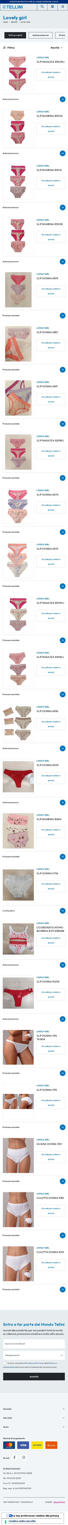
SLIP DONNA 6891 (47, 386)
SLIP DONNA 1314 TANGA (47, 1037)
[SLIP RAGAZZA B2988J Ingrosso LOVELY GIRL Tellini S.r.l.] (18, 452)
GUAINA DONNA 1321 (49, 1143)
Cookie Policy (27, 1502)
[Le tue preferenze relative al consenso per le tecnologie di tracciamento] (6, 1522)
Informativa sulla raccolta (20, 1521)
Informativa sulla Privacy (33, 1363)
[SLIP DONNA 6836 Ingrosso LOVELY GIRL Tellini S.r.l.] (18, 723)
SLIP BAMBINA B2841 (49, 819)
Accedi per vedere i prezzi (51, 74)
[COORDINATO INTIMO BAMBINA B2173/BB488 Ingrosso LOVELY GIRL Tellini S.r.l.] (18, 939)
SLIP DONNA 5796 (47, 873)
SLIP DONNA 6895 (47, 278)
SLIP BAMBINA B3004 (50, 115)
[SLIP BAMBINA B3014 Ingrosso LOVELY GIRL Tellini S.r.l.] (18, 181)
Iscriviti (34, 1376)
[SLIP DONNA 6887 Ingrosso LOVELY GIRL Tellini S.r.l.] (18, 344)
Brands (14, 22)
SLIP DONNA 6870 (48, 494)
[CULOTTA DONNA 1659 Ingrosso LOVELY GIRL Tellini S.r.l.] (18, 1263)
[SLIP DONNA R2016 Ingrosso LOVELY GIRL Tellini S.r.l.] (18, 993)
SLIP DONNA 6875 (47, 548)
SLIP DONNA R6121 (48, 765)
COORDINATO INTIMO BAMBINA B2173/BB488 (50, 929)
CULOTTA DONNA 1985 (50, 1197)
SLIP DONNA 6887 (47, 332)
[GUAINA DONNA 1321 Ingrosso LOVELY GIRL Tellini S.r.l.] (18, 1155)
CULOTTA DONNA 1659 (50, 1252)
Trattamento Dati (11, 1502)
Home (5, 22)
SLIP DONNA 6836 (47, 711)
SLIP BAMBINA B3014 (49, 170)
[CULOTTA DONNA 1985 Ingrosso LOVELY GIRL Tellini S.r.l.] (18, 1209)
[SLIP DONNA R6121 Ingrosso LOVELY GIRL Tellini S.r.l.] (18, 776)
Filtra (10, 47)
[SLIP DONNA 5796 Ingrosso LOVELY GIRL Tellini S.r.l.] (18, 885)
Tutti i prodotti (15, 35)
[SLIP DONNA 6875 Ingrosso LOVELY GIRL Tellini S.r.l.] (18, 560)
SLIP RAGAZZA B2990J (50, 602)
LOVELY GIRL (43, 57)
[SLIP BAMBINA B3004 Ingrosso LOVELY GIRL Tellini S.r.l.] (18, 127)
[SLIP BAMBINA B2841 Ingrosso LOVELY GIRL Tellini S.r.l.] (18, 831)
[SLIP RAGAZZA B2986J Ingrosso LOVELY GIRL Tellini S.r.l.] (18, 668)
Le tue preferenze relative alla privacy (35, 1515)
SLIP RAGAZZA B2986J (50, 657)
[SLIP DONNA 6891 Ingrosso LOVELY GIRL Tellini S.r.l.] (18, 398)
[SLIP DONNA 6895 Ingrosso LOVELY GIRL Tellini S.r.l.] (18, 290)
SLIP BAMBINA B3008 (50, 224)
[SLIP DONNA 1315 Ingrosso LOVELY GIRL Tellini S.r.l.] (18, 1101)
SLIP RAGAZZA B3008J (51, 61)
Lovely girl (26, 22)
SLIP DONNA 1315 (47, 1089)
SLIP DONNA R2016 (48, 981)
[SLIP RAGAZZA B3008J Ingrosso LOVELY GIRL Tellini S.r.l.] (18, 73)
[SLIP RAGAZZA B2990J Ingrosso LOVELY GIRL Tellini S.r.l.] (18, 614)
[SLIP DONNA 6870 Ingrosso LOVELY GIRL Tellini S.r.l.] (18, 506)
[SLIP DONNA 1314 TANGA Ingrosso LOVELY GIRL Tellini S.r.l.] (18, 1047)
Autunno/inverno (41, 35)
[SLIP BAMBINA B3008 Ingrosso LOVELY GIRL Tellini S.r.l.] (18, 236)
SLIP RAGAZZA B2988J (50, 440)
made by (49, 1502)
